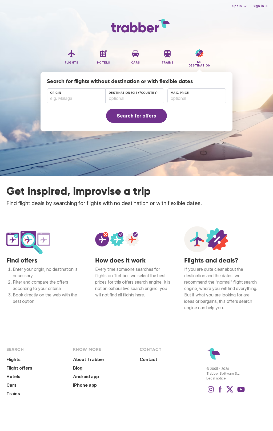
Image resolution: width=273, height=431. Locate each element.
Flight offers (19, 368)
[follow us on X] (230, 392)
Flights (13, 359)
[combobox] (76, 95)
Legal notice (216, 378)
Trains (13, 393)
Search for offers (136, 116)
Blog (77, 368)
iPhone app (85, 385)
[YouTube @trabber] (240, 392)
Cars (11, 385)
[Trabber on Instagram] (210, 392)
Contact (148, 359)
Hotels (13, 376)
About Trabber (89, 359)
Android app (86, 376)
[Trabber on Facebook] (220, 392)
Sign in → (260, 6)
